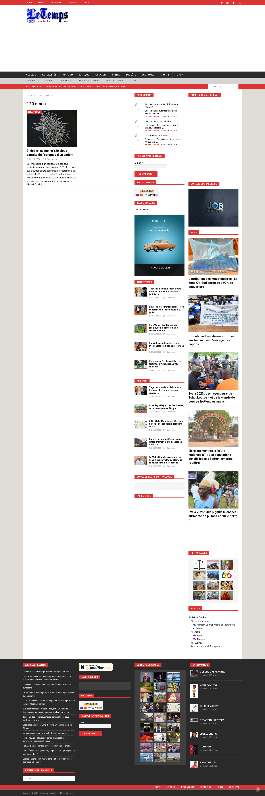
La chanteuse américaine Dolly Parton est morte (44, 733)
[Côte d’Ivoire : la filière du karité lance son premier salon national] (173, 727)
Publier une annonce (89, 80)
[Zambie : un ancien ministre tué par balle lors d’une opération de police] (173, 747)
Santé (116, 74)
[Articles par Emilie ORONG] (194, 735)
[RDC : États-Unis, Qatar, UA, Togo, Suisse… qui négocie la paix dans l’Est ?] (140, 424)
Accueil (31, 74)
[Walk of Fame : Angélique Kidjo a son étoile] (146, 737)
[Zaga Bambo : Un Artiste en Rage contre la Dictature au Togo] (227, 595)
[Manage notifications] (257, 789)
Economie (148, 74)
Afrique (84, 74)
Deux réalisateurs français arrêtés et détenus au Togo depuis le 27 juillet (166, 310)
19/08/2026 (156, 315)
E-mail (138, 162)
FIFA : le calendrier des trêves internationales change (47, 745)
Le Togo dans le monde (156, 135)
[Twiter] (221, 2)
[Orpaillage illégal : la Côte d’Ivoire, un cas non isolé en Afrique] (140, 408)
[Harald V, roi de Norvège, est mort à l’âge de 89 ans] (146, 677)
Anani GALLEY (208, 762)
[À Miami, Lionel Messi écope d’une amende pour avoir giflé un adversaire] (160, 737)
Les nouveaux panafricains (158, 121)
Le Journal (56, 2)
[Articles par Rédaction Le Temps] (194, 724)
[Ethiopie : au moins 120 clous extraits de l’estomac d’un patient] (52, 128)
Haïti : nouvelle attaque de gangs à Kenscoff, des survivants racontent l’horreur (45, 739)
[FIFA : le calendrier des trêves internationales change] (160, 707)
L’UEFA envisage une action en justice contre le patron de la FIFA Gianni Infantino (49, 702)
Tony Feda (206, 746)
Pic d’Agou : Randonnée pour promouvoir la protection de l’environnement (163, 328)
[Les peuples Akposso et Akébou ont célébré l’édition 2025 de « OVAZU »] (199, 575)
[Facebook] (233, 2)
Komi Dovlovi (208, 685)
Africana (142, 381)
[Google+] (227, 2)
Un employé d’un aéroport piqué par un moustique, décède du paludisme (48, 694)
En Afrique (205, 787)
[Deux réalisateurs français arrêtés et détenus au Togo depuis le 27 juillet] (140, 310)
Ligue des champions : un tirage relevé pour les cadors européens (47, 686)
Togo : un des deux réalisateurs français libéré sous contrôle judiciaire (165, 291)
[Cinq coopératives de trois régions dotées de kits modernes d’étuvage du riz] (213, 585)
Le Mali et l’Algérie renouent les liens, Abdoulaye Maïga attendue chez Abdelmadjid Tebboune (165, 460)
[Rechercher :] (223, 86)
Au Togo (68, 74)
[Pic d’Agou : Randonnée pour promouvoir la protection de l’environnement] (140, 328)
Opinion (100, 74)
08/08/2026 (156, 370)
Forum (87, 2)
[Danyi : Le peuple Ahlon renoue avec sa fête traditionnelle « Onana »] (140, 346)
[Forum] (239, 2)
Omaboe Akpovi (209, 706)
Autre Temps (144, 282)
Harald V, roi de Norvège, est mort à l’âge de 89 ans (46, 671)
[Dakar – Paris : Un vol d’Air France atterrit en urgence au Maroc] (173, 757)
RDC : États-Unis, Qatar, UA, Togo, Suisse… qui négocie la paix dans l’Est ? (166, 424)
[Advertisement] (132, 48)
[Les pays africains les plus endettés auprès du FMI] (146, 757)
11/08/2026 (156, 334)
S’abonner (50, 80)
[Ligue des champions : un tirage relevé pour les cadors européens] (173, 677)
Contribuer (67, 80)
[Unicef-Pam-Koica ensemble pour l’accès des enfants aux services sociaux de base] (213, 575)
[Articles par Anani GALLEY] (194, 766)
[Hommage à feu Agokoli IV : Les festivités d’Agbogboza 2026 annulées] (140, 364)
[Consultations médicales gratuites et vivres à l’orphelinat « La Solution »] (213, 565)
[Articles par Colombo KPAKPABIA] (194, 675)
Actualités (49, 74)
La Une (29, 2)
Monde (220, 787)
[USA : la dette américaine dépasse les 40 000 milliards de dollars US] (160, 757)
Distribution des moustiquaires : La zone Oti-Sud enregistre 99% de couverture (212, 283)
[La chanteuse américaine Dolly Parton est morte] (173, 697)
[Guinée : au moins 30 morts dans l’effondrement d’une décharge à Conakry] (140, 442)
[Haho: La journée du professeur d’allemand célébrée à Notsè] (213, 595)
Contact (73, 2)
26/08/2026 (156, 297)
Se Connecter (32, 80)
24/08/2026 (156, 430)
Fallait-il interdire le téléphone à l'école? (161, 106)
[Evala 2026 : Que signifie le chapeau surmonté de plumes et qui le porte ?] (213, 490)
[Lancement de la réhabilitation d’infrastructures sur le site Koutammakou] (199, 585)
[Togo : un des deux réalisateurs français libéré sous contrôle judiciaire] (140, 292)
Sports (164, 74)
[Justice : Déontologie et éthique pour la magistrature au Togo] (199, 565)
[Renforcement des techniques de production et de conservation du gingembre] (227, 585)
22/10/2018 (34, 159)
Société (131, 74)
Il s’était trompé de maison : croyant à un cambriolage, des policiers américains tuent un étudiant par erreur (47, 710)
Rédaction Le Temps (157, 116)
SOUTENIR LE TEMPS (115, 80)
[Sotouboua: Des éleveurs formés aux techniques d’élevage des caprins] (213, 314)
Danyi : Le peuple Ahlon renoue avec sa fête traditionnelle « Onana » (166, 346)
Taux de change (141, 209)
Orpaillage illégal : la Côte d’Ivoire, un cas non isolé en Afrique (47, 726)
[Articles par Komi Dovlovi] (194, 696)
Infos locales (187, 787)
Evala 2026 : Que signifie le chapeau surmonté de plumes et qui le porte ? (213, 516)
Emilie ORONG (208, 733)
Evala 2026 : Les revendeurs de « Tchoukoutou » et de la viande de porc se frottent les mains (211, 397)
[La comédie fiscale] (199, 595)
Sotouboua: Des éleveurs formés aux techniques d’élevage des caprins (211, 340)
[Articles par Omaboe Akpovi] (194, 710)
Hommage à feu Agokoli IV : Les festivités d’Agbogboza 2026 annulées (165, 364)
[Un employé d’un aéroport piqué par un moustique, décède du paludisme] (146, 687)
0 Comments (51, 159)
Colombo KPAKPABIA (212, 671)
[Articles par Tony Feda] (194, 752)
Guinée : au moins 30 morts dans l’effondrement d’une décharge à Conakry (165, 442)
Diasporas (234, 787)
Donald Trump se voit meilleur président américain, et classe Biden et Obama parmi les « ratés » (47, 678)
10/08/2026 (156, 352)
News (40, 2)
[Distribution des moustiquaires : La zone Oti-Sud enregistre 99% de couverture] (213, 256)
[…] (42, 184)
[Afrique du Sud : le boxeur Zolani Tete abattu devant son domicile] (173, 717)
